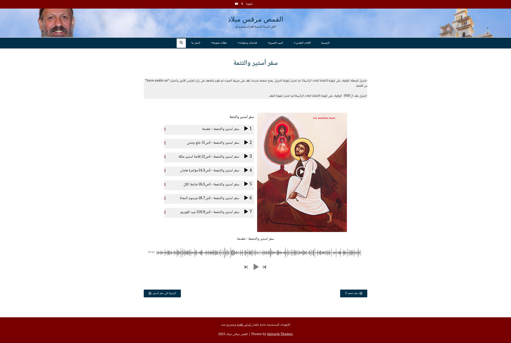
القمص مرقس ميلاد (255, 20)
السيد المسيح (276, 43)
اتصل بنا (195, 43)
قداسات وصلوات (248, 43)
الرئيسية (325, 43)
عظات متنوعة (220, 43)
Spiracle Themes (280, 334)
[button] (314, 172)
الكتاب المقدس (303, 43)
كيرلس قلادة (244, 325)
